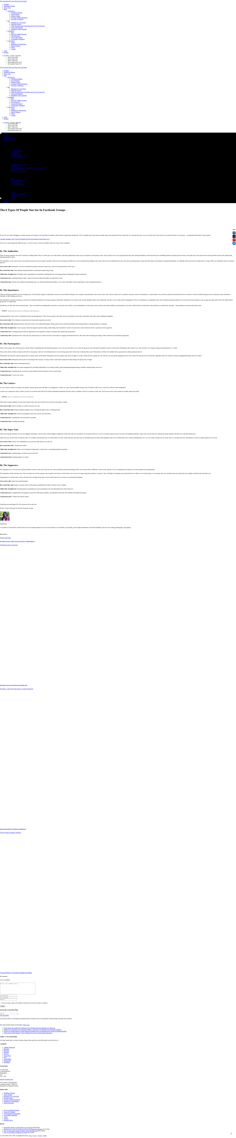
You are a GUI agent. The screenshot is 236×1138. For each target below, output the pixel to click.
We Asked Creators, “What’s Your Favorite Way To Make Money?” (17, 541)
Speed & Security (9, 1103)
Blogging (6, 1049)
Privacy (35, 1135)
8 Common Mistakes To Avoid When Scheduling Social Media (16, 972)
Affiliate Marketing (9, 1047)
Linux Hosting (8, 1095)
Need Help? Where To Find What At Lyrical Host (18, 1127)
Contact (6, 1118)
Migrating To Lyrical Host (11, 1096)
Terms (30, 1135)
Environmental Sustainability (12, 1113)
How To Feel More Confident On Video (15, 1132)
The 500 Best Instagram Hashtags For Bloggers (41, 1028)
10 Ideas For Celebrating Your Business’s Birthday (47, 1029)
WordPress (7, 1062)
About (5, 1117)
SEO (5, 1057)
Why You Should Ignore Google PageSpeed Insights (51, 1031)
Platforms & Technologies (11, 1101)
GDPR (44, 1135)
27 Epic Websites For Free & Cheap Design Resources (36, 1033)
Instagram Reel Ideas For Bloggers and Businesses (13, 829)
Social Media (7, 1059)
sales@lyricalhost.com (6, 1079)
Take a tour (26, 1025)
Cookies (40, 1135)
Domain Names (8, 1098)
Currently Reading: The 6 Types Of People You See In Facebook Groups (21, 239)
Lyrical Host (7, 1056)
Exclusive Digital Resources (12, 1099)
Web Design (7, 1061)
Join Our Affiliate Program (11, 1110)
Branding (6, 1051)
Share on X (46, 239)
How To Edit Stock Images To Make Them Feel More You (21, 1131)
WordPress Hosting (9, 1093)
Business (6, 1052)
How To (6, 1054)
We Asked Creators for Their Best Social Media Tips (13, 685)
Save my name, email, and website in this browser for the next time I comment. (25, 1003)
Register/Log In (8, 1120)
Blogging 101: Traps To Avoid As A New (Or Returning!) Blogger (23, 1129)
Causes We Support (9, 1112)
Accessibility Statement (10, 1115)
